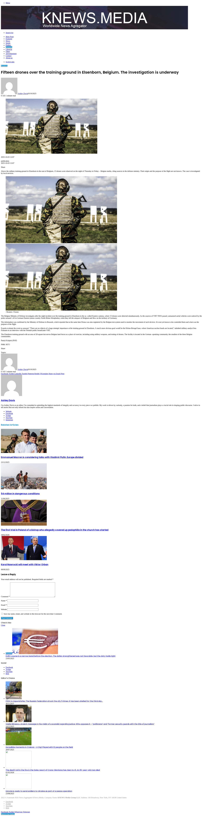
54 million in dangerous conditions (20, 493)
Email (4, 605)
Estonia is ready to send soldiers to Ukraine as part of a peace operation (39, 791)
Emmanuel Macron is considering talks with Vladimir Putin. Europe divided (42, 457)
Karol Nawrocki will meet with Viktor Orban (24, 564)
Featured (9, 39)
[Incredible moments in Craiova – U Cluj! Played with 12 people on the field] (18, 745)
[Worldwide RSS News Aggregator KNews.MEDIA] (94, 29)
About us (9, 58)
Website (4, 609)
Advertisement (11, 54)
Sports (8, 43)
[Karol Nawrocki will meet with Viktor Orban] (24, 559)
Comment (5, 597)
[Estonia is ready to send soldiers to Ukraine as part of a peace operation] (18, 788)
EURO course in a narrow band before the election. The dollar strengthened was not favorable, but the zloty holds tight (60, 656)
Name (4, 601)
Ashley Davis (23, 94)
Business (9, 47)
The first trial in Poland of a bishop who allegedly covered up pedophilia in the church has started (54, 530)
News (8, 41)
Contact (8, 56)
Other (8, 52)
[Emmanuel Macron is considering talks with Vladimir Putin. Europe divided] (24, 452)
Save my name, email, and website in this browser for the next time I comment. (33, 614)
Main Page (10, 37)
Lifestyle (9, 49)
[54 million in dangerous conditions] (24, 489)
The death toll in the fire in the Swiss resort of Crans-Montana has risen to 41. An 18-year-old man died (53, 770)
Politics (8, 45)
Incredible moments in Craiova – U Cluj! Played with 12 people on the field (39, 747)
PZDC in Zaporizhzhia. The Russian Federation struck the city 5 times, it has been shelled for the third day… (54, 701)
